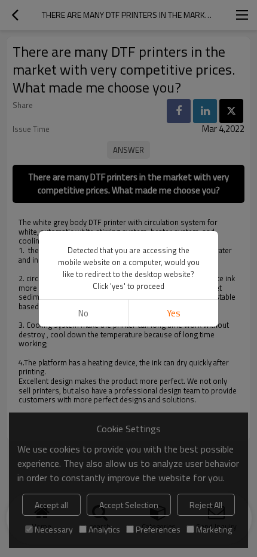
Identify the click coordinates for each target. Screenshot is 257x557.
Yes (173, 313)
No (83, 313)
